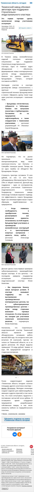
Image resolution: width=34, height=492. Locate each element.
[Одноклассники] (19, 434)
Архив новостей (7, 449)
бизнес (5, 414)
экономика (21, 414)
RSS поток (19, 452)
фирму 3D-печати (8, 388)
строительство (12, 414)
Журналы (19, 449)
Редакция (19, 451)
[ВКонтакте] (15, 434)
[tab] (16, 377)
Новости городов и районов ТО (8, 451)
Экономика (5, 26)
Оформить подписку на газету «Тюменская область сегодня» (17, 419)
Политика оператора (27, 485)
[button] (29, 365)
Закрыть (4, 488)
